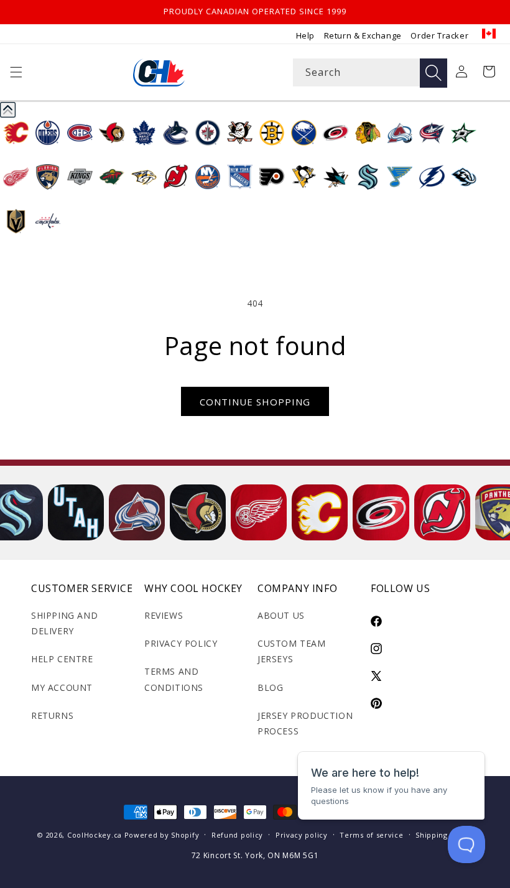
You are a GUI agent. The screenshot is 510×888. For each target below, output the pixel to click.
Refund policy (237, 834)
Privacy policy (302, 834)
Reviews (163, 615)
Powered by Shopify (162, 834)
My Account (62, 687)
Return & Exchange (363, 35)
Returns (52, 715)
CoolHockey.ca (94, 834)
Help (305, 35)
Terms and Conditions (173, 679)
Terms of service (371, 834)
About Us (281, 615)
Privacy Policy (180, 643)
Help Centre (62, 659)
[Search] (433, 73)
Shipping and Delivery (64, 623)
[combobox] (370, 72)
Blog (270, 687)
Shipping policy (444, 834)
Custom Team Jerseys (291, 651)
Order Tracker (439, 35)
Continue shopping (255, 401)
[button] (16, 72)
